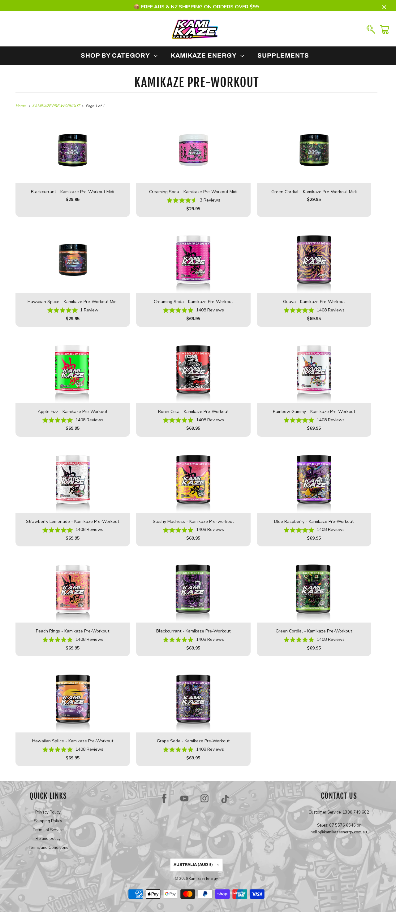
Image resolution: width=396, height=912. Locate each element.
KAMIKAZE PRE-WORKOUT (196, 82)
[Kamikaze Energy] (195, 29)
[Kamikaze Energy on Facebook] (164, 798)
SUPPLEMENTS (283, 55)
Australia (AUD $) (194, 864)
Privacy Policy (48, 812)
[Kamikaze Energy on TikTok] (225, 798)
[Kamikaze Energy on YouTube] (184, 798)
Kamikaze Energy (203, 878)
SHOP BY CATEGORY (117, 55)
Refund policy (48, 838)
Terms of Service (47, 830)
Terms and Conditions (48, 847)
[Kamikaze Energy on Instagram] (204, 798)
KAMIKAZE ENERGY (205, 55)
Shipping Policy (48, 821)
